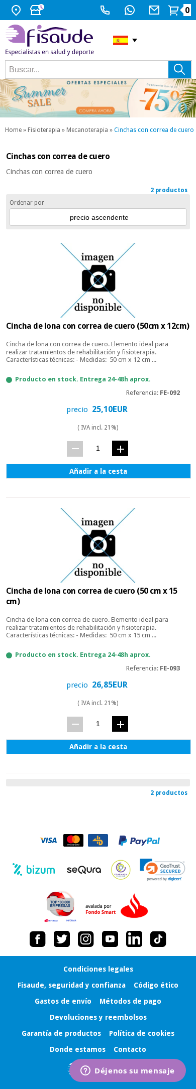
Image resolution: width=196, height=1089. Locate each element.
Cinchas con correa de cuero (154, 129)
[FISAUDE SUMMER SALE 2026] (98, 98)
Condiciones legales (98, 969)
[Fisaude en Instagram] (86, 939)
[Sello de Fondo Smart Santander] (119, 906)
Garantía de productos (61, 1033)
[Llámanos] (106, 10)
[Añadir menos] (75, 449)
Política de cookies (141, 1033)
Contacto (130, 1049)
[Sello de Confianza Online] (121, 870)
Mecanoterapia (87, 129)
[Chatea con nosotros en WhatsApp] (131, 10)
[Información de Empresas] (60, 906)
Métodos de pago (130, 1001)
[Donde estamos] (17, 10)
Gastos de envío (63, 1001)
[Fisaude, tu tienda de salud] (51, 40)
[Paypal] (139, 841)
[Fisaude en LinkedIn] (134, 939)
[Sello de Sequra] (84, 870)
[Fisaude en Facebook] (38, 939)
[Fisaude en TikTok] (158, 939)
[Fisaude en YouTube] (110, 939)
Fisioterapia (44, 129)
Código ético (156, 985)
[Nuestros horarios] (38, 10)
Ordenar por (27, 202)
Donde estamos (78, 1049)
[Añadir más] (120, 448)
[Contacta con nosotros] (155, 10)
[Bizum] (34, 870)
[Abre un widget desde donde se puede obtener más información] (127, 1071)
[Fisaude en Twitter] (62, 939)
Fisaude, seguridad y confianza (72, 985)
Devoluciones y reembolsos (98, 1017)
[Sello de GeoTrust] (162, 870)
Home (13, 129)
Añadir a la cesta (98, 471)
